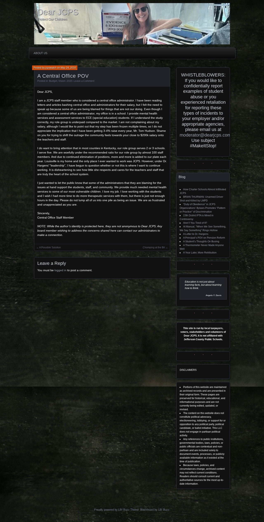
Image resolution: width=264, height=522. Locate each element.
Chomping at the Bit (154, 247)
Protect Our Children (52, 19)
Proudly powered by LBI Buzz (112, 509)
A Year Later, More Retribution (200, 252)
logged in (60, 270)
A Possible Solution (50, 247)
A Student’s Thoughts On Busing (201, 241)
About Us (40, 53)
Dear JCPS (57, 12)
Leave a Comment (84, 81)
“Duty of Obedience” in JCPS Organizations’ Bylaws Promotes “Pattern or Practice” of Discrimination (202, 208)
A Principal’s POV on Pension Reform (204, 237)
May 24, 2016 (68, 67)
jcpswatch (51, 67)
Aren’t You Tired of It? (195, 222)
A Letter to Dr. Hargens (195, 234)
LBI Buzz (163, 509)
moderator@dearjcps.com (205, 135)
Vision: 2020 (65, 81)
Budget (53, 81)
